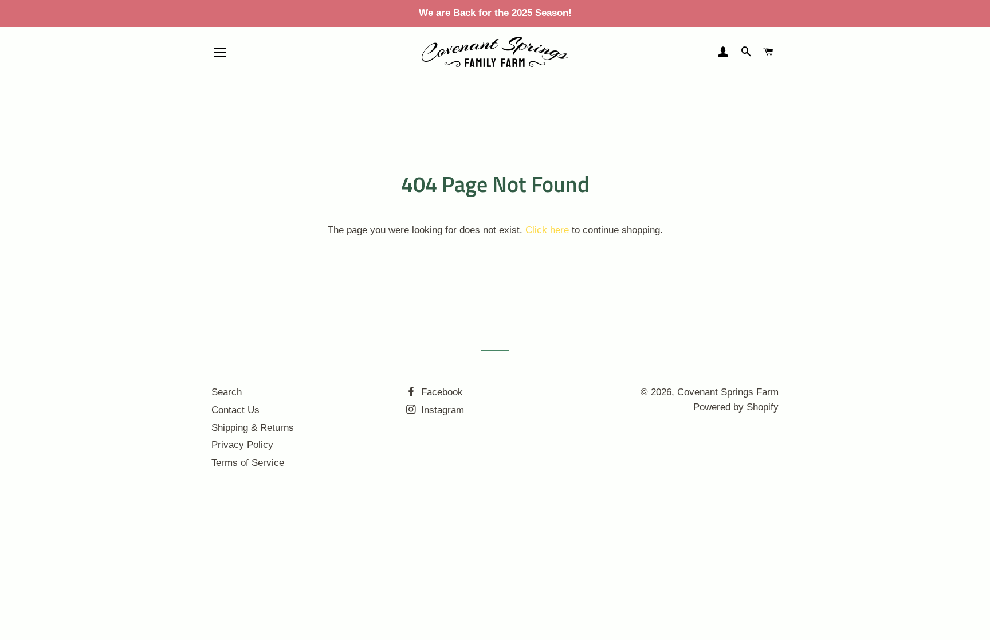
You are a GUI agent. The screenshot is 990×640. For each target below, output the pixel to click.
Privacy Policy (242, 444)
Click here (547, 230)
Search (226, 392)
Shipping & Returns (252, 427)
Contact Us (235, 410)
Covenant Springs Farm (728, 392)
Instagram (441, 410)
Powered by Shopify (736, 407)
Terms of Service (247, 462)
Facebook (440, 392)
